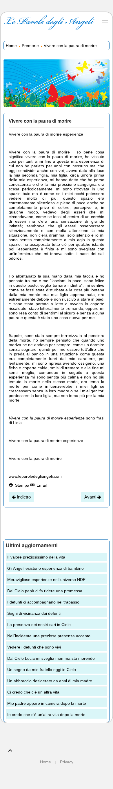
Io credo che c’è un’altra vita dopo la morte (46, 714)
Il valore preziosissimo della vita (36, 557)
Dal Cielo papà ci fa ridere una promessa (44, 591)
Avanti (90, 496)
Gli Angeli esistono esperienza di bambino (45, 568)
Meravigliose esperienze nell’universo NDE (46, 579)
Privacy (66, 762)
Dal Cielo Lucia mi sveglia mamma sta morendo (51, 658)
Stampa (22, 485)
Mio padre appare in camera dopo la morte (46, 703)
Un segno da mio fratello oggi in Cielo (41, 669)
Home (11, 45)
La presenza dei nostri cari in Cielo (39, 624)
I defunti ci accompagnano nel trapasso (43, 602)
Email (41, 485)
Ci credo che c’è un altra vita (33, 692)
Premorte (30, 45)
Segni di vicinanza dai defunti (34, 613)
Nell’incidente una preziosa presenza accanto (48, 636)
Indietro (23, 496)
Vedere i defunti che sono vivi (34, 647)
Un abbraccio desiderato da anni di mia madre (49, 681)
